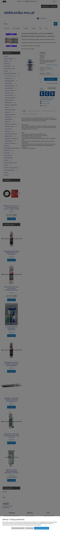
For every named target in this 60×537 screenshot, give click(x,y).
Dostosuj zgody (29, 528)
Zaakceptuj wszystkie (41, 528)
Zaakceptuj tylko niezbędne (18, 528)
